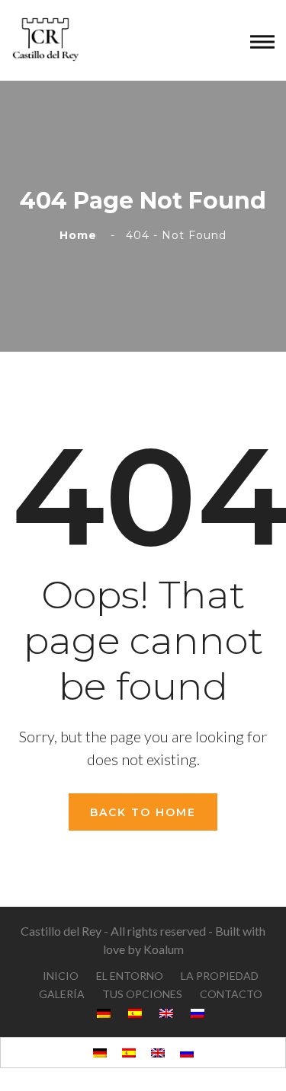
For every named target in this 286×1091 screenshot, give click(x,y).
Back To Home (143, 812)
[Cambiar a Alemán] (99, 1052)
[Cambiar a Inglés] (157, 1052)
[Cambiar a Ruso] (186, 1052)
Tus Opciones (142, 993)
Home (81, 235)
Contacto (231, 993)
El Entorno (129, 975)
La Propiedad (220, 975)
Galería (62, 993)
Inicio (61, 975)
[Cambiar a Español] (128, 1052)
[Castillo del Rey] (45, 38)
